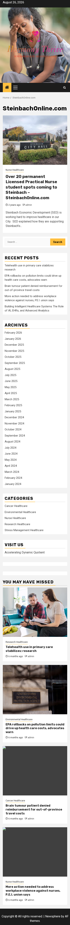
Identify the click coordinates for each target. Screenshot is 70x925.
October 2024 (13, 429)
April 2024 (11, 465)
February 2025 (13, 405)
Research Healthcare (17, 524)
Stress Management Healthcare (24, 530)
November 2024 (14, 423)
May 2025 (10, 387)
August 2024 (12, 441)
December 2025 (14, 344)
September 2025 (15, 363)
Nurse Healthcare (15, 170)
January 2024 (13, 484)
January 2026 (13, 338)
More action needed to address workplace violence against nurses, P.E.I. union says (33, 890)
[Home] (7, 87)
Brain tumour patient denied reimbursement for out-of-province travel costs (34, 809)
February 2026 (13, 332)
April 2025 (11, 393)
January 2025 (13, 411)
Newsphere (52, 916)
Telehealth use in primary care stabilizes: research (29, 649)
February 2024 (13, 478)
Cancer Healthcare (16, 506)
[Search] (64, 87)
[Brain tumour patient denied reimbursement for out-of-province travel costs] (35, 770)
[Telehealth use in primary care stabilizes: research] (35, 612)
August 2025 (12, 369)
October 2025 (13, 357)
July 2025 (10, 375)
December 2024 (14, 417)
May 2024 (10, 459)
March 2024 (12, 472)
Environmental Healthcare (20, 512)
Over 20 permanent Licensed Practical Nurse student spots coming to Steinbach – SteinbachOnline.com (31, 187)
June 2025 (11, 381)
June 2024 (11, 453)
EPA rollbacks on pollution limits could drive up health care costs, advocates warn (35, 728)
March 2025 (12, 399)
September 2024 (15, 435)
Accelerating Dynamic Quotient (25, 552)
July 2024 (10, 447)
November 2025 (14, 351)
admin (28, 205)
